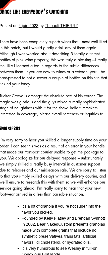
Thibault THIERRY (61, 26)
